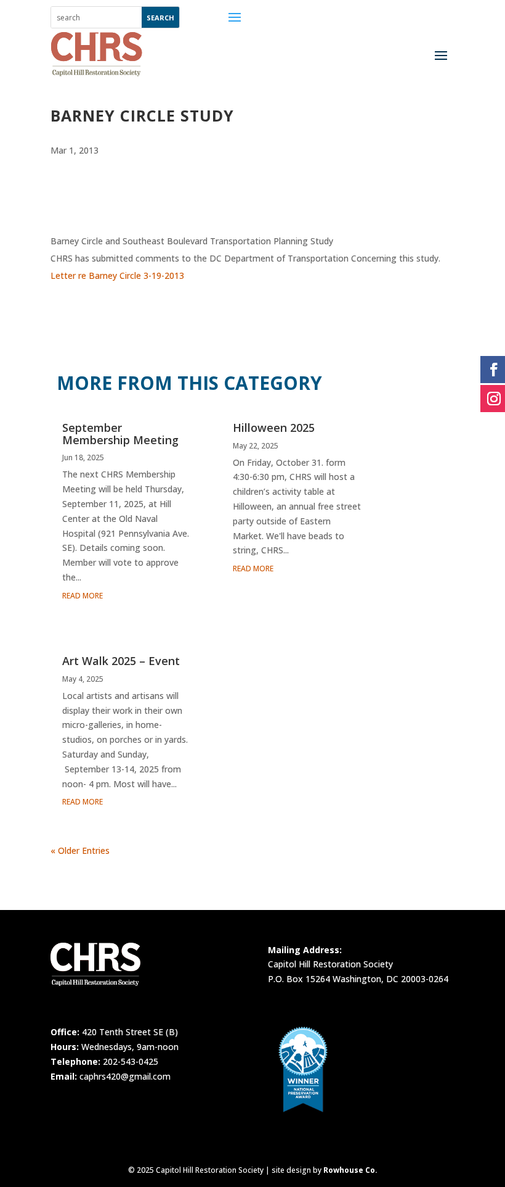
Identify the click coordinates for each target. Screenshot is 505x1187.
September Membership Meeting (120, 433)
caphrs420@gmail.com (125, 1076)
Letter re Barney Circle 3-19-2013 (117, 275)
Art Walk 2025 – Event (121, 660)
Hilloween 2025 (274, 427)
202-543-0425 (130, 1061)
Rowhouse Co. (350, 1170)
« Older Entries (80, 850)
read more (82, 595)
